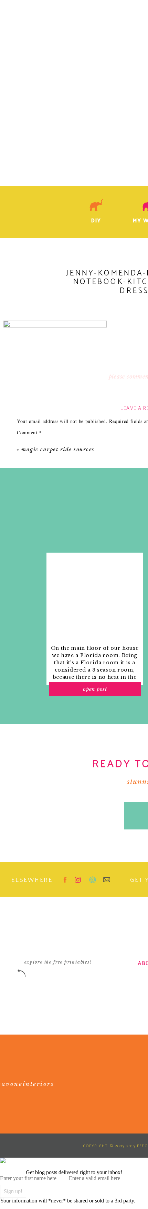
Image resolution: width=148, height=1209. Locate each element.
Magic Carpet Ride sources (58, 449)
